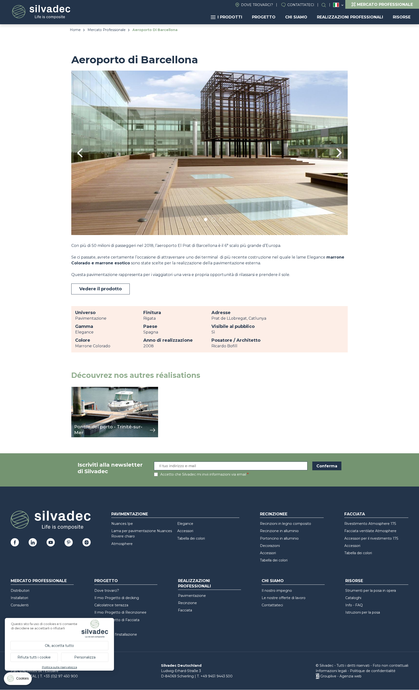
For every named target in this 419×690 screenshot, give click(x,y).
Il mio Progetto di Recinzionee (120, 612)
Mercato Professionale (107, 30)
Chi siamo (296, 17)
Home (75, 30)
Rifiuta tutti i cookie (34, 657)
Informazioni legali (331, 671)
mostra (78, 389)
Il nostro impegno (277, 590)
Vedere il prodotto (100, 289)
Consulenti (20, 605)
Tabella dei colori (191, 538)
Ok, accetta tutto (59, 645)
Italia (336, 5)
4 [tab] (213, 220)
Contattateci (300, 5)
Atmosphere (122, 544)
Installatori (19, 598)
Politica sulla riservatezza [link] (59, 667)
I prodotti (230, 17)
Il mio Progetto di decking (116, 598)
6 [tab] (229, 220)
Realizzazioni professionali (350, 17)
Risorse (402, 17)
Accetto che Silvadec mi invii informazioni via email (203, 474)
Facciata (354, 514)
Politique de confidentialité (372, 671)
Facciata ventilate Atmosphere (370, 531)
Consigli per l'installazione (115, 634)
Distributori (20, 590)
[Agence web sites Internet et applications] (317, 676)
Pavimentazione (129, 514)
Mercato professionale (39, 580)
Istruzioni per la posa (362, 612)
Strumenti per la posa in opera (370, 590)
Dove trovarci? (257, 5)
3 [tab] (205, 220)
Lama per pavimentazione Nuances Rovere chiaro (141, 533)
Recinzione (187, 603)
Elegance (185, 523)
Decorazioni (270, 546)
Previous (80, 153)
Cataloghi (353, 598)
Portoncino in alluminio (279, 538)
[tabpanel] (209, 153)
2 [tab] (198, 220)
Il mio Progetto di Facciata (116, 620)
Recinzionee (273, 514)
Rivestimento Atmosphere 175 (370, 523)
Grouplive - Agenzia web (341, 676)
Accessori (185, 531)
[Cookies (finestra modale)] (18, 679)
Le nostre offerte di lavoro (284, 598)
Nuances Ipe (122, 523)
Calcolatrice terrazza (111, 605)
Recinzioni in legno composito (285, 523)
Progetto (263, 17)
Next (339, 152)
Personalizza (85, 657)
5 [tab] (221, 220)
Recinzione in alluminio (279, 531)
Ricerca (326, 5)
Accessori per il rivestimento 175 (371, 538)
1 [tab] (190, 220)
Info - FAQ (354, 605)
